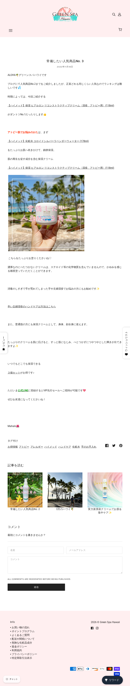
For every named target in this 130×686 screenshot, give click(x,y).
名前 (12, 550)
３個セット (14, 372)
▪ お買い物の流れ (19, 627)
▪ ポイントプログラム (22, 631)
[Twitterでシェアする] (113, 445)
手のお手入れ (88, 446)
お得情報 (13, 446)
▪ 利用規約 (16, 650)
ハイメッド (50, 446)
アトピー (24, 446)
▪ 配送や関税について (22, 638)
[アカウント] (119, 14)
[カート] (121, 30)
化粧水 (76, 446)
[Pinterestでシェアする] (120, 445)
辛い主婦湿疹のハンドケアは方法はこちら (32, 306)
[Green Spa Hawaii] (65, 14)
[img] (114, 14)
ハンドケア (64, 446)
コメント (14, 559)
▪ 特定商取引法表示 (21, 657)
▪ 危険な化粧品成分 (21, 642)
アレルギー (36, 446)
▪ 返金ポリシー (18, 646)
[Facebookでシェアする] (106, 445)
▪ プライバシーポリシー (23, 654)
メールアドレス (76, 550)
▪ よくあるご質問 (19, 635)
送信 (36, 587)
